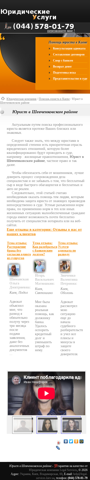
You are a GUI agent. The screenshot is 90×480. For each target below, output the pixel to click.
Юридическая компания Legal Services (53, 470)
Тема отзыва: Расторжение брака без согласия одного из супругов (19, 250)
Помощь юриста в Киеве (54, 99)
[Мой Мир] (81, 441)
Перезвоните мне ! (61, 31)
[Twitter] (71, 441)
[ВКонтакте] (65, 441)
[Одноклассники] (76, 441)
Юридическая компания (21, 99)
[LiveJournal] (58, 448)
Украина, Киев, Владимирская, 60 (41, 474)
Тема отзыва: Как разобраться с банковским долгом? (44, 248)
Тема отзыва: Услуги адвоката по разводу (68, 248)
